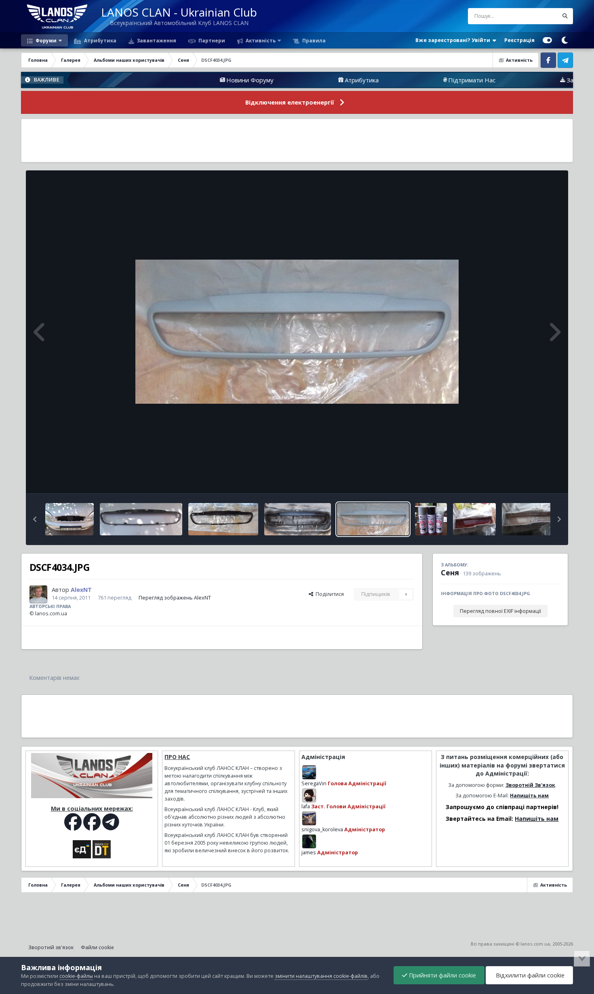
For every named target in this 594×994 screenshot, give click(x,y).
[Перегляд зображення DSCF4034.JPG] (373, 519)
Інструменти (534, 478)
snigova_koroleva (322, 829)
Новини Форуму (208, 80)
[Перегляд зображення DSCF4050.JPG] (69, 519)
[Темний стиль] (564, 40)
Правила (313, 40)
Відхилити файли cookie (529, 975)
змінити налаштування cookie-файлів (321, 976)
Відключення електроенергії (289, 102)
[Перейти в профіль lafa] (309, 795)
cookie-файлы (76, 976)
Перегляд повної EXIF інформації (500, 611)
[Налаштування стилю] (547, 40)
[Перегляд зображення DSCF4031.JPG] (431, 519)
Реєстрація (519, 40)
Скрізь (540, 16)
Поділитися (328, 594)
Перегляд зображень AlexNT (175, 597)
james (308, 852)
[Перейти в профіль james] (309, 841)
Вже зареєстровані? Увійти (454, 40)
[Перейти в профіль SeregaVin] (309, 772)
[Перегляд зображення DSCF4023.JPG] (530, 519)
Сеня (450, 572)
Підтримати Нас (429, 80)
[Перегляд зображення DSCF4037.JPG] (223, 519)
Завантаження (156, 40)
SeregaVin (313, 783)
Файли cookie (97, 947)
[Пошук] (565, 16)
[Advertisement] (297, 140)
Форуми (45, 40)
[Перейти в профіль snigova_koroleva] (309, 818)
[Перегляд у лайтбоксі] (297, 332)
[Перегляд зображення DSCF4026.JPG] (474, 519)
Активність (260, 40)
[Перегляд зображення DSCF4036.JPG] (297, 519)
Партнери (211, 40)
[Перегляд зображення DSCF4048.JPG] (141, 519)
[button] (35, 519)
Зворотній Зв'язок (530, 785)
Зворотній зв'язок (51, 947)
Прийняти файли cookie (441, 975)
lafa (305, 806)
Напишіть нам (529, 795)
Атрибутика (99, 40)
